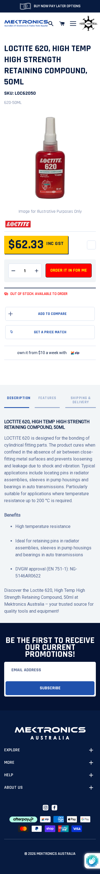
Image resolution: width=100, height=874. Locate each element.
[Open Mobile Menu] (73, 23)
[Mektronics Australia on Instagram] (45, 807)
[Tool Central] (88, 23)
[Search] (50, 23)
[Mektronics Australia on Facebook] (54, 807)
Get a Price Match (50, 332)
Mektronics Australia (56, 853)
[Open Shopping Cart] (62, 23)
